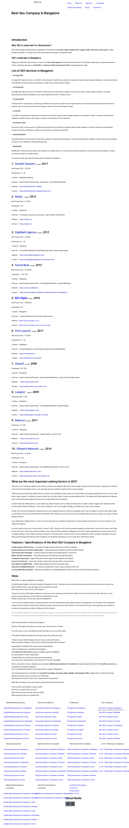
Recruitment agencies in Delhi (46, 717)
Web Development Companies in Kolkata (81, 775)
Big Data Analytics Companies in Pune (49, 767)
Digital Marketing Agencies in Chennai (17, 725)
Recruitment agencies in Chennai (47, 725)
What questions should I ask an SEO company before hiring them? (35, 678)
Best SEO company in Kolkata (109, 738)
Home (69, 3)
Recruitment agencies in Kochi (46, 738)
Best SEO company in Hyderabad (110, 725)
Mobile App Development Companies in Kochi (20, 824)
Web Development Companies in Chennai (81, 762)
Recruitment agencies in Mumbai (47, 712)
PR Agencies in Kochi (74, 738)
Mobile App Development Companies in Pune (19, 811)
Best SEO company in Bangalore (110, 708)
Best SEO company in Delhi (108, 717)
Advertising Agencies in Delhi (14, 758)
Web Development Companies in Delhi (80, 758)
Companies (100, 3)
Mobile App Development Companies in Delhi (19, 802)
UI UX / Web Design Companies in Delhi (113, 758)
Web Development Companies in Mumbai (81, 754)
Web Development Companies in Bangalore (82, 749)
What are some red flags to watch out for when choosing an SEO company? (38, 642)
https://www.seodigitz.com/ (29, 321)
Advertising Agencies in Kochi (14, 780)
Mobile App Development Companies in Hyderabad (21, 815)
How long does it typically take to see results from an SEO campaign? (36, 660)
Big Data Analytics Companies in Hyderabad (51, 771)
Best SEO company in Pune (108, 730)
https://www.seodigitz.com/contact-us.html (35, 325)
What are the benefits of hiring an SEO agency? (28, 622)
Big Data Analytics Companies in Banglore (50, 749)
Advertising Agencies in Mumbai (15, 754)
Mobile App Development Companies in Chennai (20, 806)
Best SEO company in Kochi (109, 734)
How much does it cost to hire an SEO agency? (28, 589)
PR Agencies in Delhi (74, 717)
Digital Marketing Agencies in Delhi (16, 717)
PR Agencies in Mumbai (75, 712)
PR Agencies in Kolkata (75, 730)
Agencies (89, 3)
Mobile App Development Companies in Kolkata (20, 819)
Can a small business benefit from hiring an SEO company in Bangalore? (37, 669)
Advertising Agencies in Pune (14, 775)
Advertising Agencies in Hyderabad (16, 762)
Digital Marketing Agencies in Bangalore (18, 708)
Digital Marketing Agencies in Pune (16, 734)
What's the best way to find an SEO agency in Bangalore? (31, 599)
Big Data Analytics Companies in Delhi (49, 758)
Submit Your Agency (74, 7)
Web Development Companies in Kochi (81, 780)
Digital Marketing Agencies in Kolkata (17, 730)
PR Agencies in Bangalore (76, 708)
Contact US (97, 7)
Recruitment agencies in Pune (46, 734)
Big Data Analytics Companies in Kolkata (50, 775)
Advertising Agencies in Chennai (15, 767)
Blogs (87, 7)
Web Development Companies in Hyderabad (82, 771)
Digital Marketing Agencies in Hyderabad (18, 721)
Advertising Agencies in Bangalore (16, 749)
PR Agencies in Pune (74, 734)
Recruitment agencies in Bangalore (48, 708)
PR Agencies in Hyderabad (76, 721)
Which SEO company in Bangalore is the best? (28, 580)
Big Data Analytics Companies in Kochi (49, 780)
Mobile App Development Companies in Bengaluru (21, 793)
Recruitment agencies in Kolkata (47, 730)
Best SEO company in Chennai (109, 721)
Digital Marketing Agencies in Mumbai (17, 712)
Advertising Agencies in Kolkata (15, 771)
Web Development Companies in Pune (80, 767)
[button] (64, 580)
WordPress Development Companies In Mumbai (52, 798)
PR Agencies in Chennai (75, 725)
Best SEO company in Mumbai (109, 712)
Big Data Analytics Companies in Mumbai (50, 754)
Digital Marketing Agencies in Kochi (16, 738)
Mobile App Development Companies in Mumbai (20, 798)
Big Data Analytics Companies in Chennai (50, 762)
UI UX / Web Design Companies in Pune (113, 767)
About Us (78, 3)
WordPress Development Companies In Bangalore (53, 793)
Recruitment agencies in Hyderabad (48, 721)
